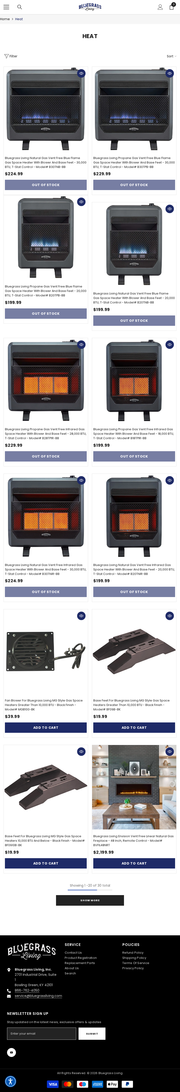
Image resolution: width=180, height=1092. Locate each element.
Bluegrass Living (110, 1073)
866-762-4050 (27, 990)
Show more (89, 900)
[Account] (160, 7)
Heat (19, 19)
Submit (92, 1034)
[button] (10, 1081)
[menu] (6, 7)
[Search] (19, 7)
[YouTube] (11, 1052)
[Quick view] (81, 73)
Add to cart (46, 727)
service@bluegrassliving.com (38, 995)
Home (5, 19)
